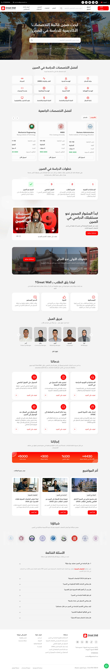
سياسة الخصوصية (37, 668)
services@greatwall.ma (21, 2)
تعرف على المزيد (90, 395)
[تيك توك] (86, 2)
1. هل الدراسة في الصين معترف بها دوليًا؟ (78, 563)
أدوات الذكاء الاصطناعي (26, 8)
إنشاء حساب (101, 8)
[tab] (93, 117)
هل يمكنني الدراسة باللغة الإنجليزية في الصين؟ (77, 584)
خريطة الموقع (15, 668)
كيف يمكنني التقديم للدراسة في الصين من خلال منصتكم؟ (73, 606)
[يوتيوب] (96, 2)
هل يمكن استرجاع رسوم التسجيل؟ (81, 618)
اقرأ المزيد (92, 512)
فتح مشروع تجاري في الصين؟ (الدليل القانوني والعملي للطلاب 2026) (85, 500)
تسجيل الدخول (88, 8)
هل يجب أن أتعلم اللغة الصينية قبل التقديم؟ (77, 590)
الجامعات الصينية (79, 569)
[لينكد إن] (93, 2)
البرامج (54, 8)
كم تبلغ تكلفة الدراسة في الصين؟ (81, 595)
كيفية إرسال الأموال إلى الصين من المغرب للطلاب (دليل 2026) (57, 500)
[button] (71, 8)
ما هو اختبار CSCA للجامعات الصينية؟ (79, 578)
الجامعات (47, 8)
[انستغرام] (82, 2)
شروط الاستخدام (26, 668)
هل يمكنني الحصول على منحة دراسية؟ (79, 601)
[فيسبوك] (89, 2)
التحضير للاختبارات (39, 8)
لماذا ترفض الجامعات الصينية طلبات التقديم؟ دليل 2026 (26, 500)
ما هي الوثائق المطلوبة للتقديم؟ (81, 612)
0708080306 (6, 2)
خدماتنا (66, 635)
